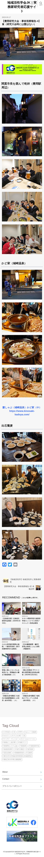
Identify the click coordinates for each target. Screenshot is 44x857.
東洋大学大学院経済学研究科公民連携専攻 (18, 756)
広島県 (30, 753)
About (4, 772)
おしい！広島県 (31, 732)
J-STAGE (7, 732)
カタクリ (7, 735)
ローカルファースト (28, 739)
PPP (20, 732)
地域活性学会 (34, 746)
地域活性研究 (8, 749)
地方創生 (30, 749)
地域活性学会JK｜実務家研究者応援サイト (22, 7)
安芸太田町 (7, 753)
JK (14, 732)
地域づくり (23, 742)
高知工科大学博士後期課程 (12, 759)
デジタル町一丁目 (19, 735)
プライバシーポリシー (12, 786)
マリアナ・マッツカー (11, 739)
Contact (5, 779)
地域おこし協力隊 (10, 742)
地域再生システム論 (10, 746)
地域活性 (24, 746)
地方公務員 (20, 749)
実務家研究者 (19, 753)
